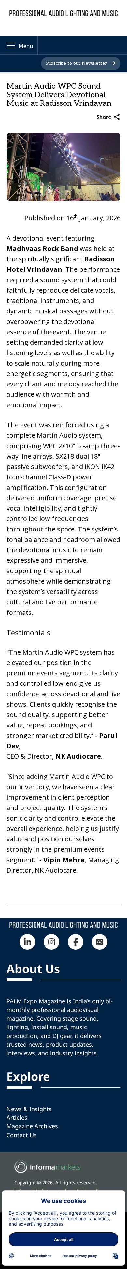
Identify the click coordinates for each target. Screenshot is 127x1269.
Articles (17, 1117)
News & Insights (29, 1109)
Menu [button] (26, 45)
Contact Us (22, 1135)
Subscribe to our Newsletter (76, 63)
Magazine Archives (32, 1126)
